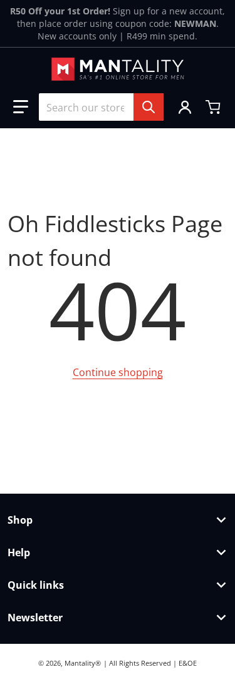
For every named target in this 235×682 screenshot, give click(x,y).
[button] (21, 107)
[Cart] (214, 107)
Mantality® (83, 663)
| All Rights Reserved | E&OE (150, 663)
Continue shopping (118, 372)
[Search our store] (148, 107)
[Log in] (185, 107)
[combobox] (101, 107)
